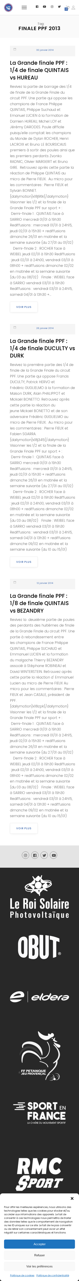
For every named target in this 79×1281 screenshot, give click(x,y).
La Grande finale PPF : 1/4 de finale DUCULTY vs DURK (42, 348)
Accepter (40, 1244)
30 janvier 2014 (44, 50)
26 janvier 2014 (44, 328)
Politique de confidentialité (52, 1275)
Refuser (39, 1255)
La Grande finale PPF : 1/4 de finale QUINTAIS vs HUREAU (39, 70)
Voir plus (23, 307)
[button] (72, 1198)
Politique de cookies (22, 1275)
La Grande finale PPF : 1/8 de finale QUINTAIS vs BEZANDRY (39, 603)
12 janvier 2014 (45, 583)
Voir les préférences (39, 1266)
